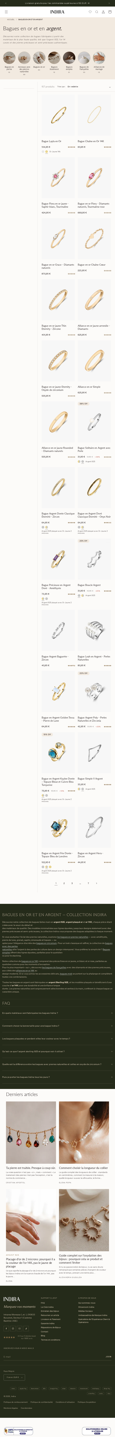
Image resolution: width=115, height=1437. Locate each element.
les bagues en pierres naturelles (72, 937)
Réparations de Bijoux (51, 1327)
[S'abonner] (108, 1357)
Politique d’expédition (87, 1402)
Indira (13, 1396)
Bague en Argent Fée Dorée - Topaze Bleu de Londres (57, 855)
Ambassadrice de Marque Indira (92, 1315)
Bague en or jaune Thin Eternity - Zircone (54, 327)
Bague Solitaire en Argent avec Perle (94, 449)
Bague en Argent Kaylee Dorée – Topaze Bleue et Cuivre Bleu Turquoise (58, 782)
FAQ (43, 1303)
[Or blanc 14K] (43, 151)
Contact (44, 1331)
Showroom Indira (86, 1307)
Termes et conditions (50, 1340)
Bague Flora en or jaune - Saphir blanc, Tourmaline (55, 205)
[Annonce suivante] (109, 3)
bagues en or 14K (29, 961)
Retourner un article (50, 1315)
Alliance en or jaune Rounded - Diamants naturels (57, 449)
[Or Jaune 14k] (46, 151)
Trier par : (61, 86)
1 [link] (56, 883)
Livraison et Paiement (50, 1319)
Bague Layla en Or (51, 141)
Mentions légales (11, 1408)
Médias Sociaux (85, 1311)
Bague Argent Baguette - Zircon (55, 658)
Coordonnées (26, 1408)
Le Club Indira (47, 1307)
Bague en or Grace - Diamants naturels (58, 266)
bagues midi (66, 973)
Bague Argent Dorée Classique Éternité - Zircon (58, 515)
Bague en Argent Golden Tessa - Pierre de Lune (58, 719)
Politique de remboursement (16, 1402)
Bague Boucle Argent (89, 585)
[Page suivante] (96, 883)
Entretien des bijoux (50, 1311)
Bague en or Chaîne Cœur (91, 264)
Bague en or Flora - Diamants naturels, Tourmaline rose (93, 205)
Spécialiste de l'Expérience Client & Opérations (94, 1320)
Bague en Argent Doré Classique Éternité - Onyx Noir (94, 515)
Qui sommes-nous (86, 1303)
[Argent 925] (82, 461)
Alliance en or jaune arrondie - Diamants (94, 327)
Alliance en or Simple (89, 386)
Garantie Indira (47, 1323)
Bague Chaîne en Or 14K (91, 141)
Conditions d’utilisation (65, 1402)
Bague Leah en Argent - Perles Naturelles (94, 658)
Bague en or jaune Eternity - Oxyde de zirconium (57, 388)
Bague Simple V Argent (90, 778)
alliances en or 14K (25, 970)
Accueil (11, 19)
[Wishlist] (90, 12)
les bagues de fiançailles (54, 967)
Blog (43, 1335)
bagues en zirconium (46, 943)
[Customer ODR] (96, 1434)
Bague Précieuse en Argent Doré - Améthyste (56, 586)
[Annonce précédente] (6, 3)
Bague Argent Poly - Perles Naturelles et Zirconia (92, 719)
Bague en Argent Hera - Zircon (90, 855)
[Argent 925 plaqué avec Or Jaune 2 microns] (79, 461)
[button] (6, 12)
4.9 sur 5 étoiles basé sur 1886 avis (27, 1337)
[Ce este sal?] (19, 1434)
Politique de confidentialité (42, 1402)
